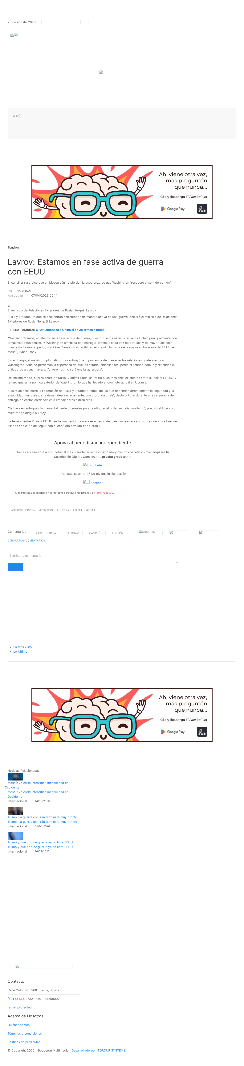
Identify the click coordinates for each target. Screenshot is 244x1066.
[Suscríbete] (92, 465)
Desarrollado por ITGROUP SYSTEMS (98, 1050)
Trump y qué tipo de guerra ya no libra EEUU (40, 842)
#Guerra (63, 510)
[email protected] (20, 1007)
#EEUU (90, 510)
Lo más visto (22, 647)
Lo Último (20, 651)
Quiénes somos (19, 1025)
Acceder (96, 483)
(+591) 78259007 (104, 492)
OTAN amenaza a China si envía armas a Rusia (70, 330)
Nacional (72, 533)
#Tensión (46, 510)
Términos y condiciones (25, 1033)
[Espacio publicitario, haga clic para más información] (122, 191)
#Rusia (77, 510)
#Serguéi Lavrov (23, 510)
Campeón (96, 533)
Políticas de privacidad (24, 1042)
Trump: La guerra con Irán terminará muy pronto (42, 817)
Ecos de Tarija (45, 533)
